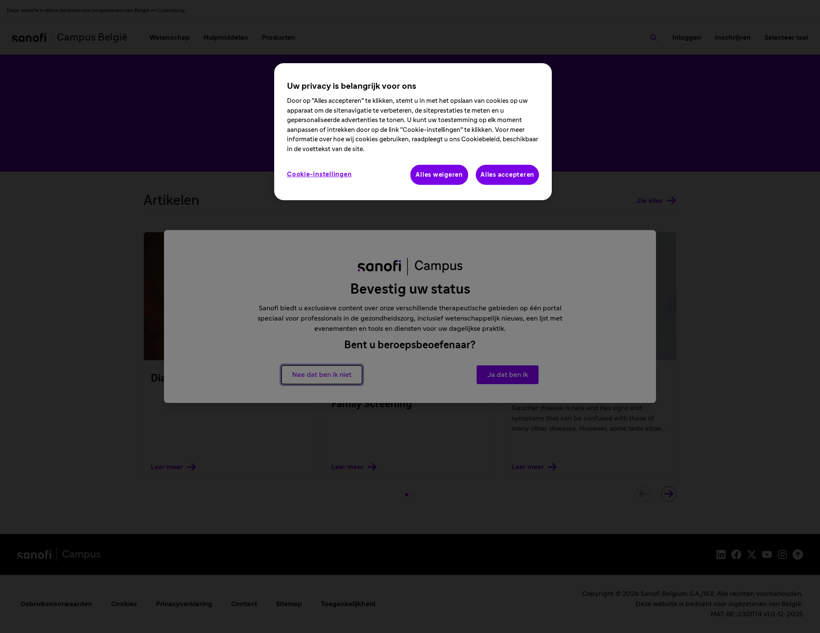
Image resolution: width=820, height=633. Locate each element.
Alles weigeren (439, 175)
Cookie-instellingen (319, 174)
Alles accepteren (507, 175)
